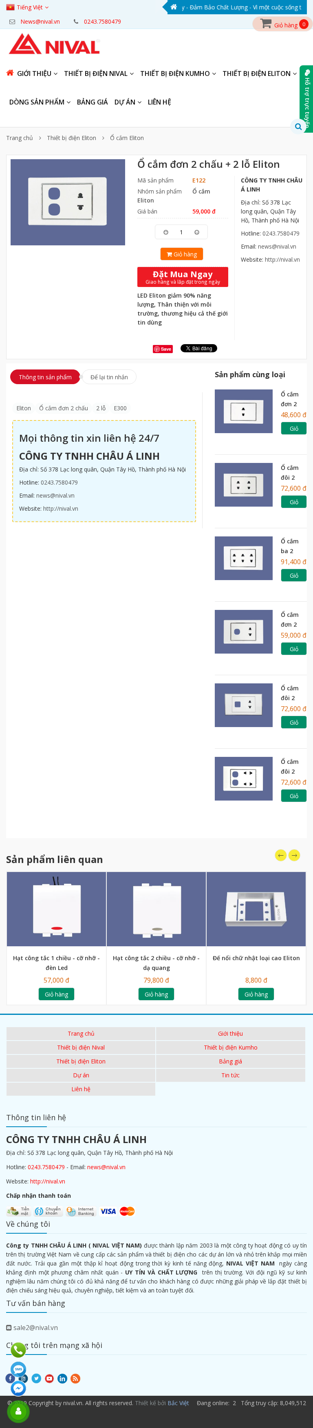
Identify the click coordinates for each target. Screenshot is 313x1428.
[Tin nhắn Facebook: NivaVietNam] (19, 1388)
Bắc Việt (178, 1403)
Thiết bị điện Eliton (257, 73)
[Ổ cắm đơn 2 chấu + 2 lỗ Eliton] (68, 201)
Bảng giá (92, 102)
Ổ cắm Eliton (127, 138)
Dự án (125, 102)
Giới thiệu (34, 73)
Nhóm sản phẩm (159, 191)
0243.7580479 (281, 233)
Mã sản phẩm (155, 180)
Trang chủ (19, 138)
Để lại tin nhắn (109, 377)
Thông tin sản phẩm (45, 377)
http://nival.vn (282, 259)
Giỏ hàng (184, 254)
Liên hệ (159, 102)
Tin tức (230, 1075)
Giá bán (147, 211)
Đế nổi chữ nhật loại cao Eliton (256, 958)
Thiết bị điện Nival (96, 73)
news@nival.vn (277, 246)
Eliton (23, 408)
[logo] (55, 44)
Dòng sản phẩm (36, 102)
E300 (120, 408)
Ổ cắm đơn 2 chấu (63, 408)
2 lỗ (101, 408)
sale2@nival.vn (35, 1327)
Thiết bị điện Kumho (175, 73)
